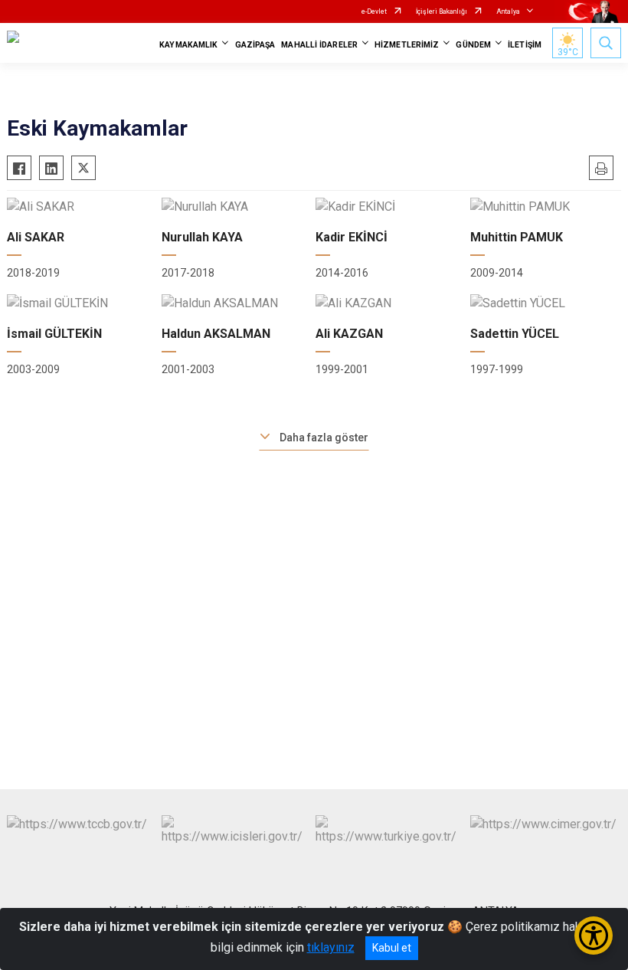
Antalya (508, 11)
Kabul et (391, 948)
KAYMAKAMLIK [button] (188, 45)
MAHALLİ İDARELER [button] (319, 45)
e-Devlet (374, 11)
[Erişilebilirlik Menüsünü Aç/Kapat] (593, 935)
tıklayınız (331, 947)
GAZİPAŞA (255, 45)
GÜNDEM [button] (473, 45)
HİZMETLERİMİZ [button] (407, 45)
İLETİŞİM (524, 45)
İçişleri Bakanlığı (441, 11)
